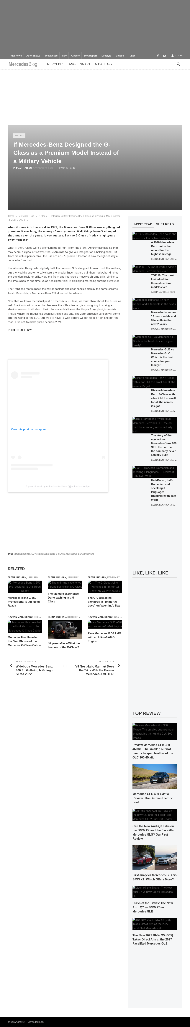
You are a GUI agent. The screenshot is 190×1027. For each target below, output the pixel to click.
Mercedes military (25, 554)
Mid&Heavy (104, 64)
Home (11, 216)
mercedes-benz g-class (51, 554)
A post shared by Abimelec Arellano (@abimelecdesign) (58, 486)
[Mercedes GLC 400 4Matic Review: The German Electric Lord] (154, 776)
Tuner (131, 55)
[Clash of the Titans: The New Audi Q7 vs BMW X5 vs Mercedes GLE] (154, 891)
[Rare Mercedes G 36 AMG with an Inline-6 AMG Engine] (105, 624)
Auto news (16, 55)
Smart (85, 64)
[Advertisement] (95, 26)
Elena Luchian (22, 168)
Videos (120, 55)
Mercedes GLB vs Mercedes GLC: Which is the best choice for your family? (162, 357)
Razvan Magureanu (20, 617)
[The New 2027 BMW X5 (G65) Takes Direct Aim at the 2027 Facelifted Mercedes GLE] (154, 923)
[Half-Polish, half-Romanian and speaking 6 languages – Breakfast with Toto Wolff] (154, 472)
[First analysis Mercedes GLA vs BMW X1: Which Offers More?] (154, 857)
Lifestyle (106, 55)
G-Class (19, 135)
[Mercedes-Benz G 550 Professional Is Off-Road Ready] (25, 587)
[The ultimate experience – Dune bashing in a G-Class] (65, 585)
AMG (72, 64)
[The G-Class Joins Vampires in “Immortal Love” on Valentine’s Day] (105, 587)
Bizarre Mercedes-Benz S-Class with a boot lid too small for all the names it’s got (163, 398)
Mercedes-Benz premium (80, 554)
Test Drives (51, 55)
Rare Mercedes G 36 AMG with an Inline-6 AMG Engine (104, 637)
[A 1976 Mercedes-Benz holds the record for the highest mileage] (154, 236)
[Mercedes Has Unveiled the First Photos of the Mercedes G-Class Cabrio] (25, 626)
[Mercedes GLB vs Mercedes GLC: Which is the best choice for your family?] (154, 341)
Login (179, 55)
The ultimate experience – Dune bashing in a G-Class (64, 597)
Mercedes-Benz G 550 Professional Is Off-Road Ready (24, 601)
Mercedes (55, 64)
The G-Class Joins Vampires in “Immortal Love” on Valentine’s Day (104, 601)
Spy (64, 55)
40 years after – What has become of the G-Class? (64, 645)
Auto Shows (33, 55)
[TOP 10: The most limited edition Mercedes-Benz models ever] (154, 269)
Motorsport (90, 55)
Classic (75, 55)
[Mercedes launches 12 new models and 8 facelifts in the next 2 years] (154, 304)
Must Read (165, 224)
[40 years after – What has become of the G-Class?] (65, 629)
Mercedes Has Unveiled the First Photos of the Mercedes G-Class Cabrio (24, 641)
